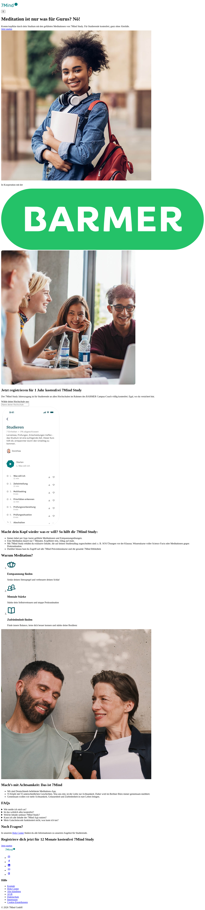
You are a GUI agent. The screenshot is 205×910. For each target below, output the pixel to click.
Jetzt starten (6, 29)
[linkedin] (9, 866)
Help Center (18, 833)
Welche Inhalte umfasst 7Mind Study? (22, 815)
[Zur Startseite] (9, 8)
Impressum (12, 899)
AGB (9, 894)
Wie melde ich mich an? (15, 809)
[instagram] (9, 857)
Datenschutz (13, 897)
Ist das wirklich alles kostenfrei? (19, 812)
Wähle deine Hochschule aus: (15, 401)
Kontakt (11, 886)
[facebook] (9, 862)
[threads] (9, 874)
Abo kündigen (14, 891)
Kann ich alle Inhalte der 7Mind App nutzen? (25, 817)
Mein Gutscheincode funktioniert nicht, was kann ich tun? (31, 820)
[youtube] (9, 870)
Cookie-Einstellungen (17, 902)
